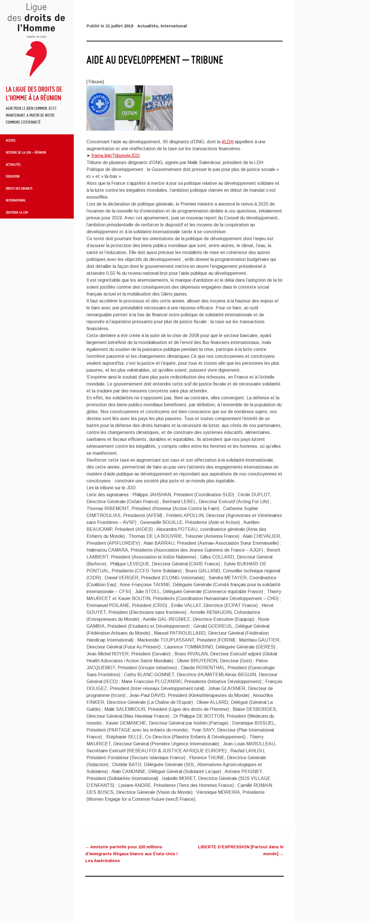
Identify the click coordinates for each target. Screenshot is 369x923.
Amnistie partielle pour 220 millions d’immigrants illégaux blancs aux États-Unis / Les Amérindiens (131, 854)
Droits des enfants (19, 188)
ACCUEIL (11, 140)
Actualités (13, 164)
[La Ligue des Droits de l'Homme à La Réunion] (37, 76)
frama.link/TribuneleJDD (115, 155)
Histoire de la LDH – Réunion (26, 152)
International (16, 200)
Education (13, 176)
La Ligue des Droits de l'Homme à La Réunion (34, 93)
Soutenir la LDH (17, 212)
